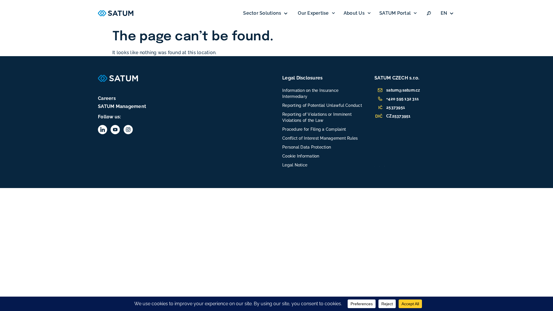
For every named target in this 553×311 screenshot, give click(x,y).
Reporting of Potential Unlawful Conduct (322, 105)
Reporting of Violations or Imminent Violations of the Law (317, 117)
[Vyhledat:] (428, 13)
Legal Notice (294, 165)
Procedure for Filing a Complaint (314, 129)
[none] (448, 13)
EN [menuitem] (444, 13)
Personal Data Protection (306, 147)
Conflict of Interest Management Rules (320, 138)
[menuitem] (448, 13)
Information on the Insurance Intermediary (310, 93)
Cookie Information (300, 156)
